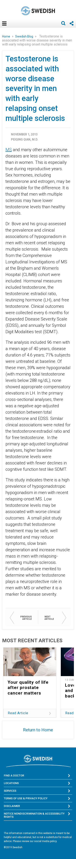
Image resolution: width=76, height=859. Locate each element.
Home (6, 36)
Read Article (18, 713)
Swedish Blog (24, 36)
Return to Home (38, 729)
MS (8, 149)
